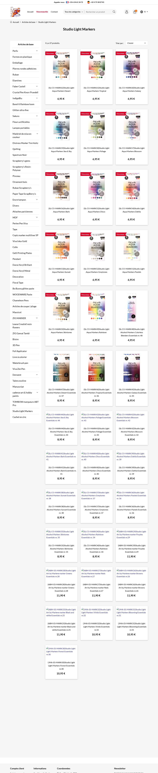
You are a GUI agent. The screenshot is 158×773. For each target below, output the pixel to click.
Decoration (18, 276)
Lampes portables (21, 127)
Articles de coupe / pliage (24, 306)
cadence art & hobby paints (22, 394)
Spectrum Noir (20, 155)
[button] (127, 12)
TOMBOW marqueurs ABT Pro (26, 403)
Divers (16, 205)
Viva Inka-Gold (20, 241)
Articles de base (26, 44)
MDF (15, 217)
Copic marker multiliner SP (25, 235)
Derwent (17, 374)
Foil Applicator (20, 351)
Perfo (15, 50)
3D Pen (16, 345)
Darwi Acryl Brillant (22, 264)
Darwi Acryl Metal (21, 270)
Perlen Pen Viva (20, 223)
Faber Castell (19, 86)
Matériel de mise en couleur (22, 135)
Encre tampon (19, 199)
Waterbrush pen (20, 363)
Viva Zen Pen (19, 368)
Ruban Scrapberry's (22, 187)
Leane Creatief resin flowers (22, 326)
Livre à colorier (20, 357)
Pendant (17, 259)
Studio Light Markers (23, 411)
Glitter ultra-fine (21, 110)
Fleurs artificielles (21, 122)
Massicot (17, 312)
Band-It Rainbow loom (23, 104)
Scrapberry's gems (21, 160)
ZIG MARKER (19, 318)
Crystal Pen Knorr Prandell (25, 92)
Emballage (18, 62)
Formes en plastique (22, 56)
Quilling (16, 149)
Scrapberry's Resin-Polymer (22, 168)
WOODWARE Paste (22, 294)
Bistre (16, 339)
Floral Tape (18, 282)
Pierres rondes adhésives (24, 68)
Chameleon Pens (21, 300)
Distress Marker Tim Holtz (25, 143)
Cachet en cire (19, 417)
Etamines (17, 80)
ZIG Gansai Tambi (21, 333)
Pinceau (16, 176)
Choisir (136, 43)
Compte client (17, 768)
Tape (15, 229)
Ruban (16, 74)
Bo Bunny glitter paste (23, 288)
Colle (15, 247)
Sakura (16, 116)
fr (145, 12)
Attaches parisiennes (23, 211)
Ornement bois (20, 182)
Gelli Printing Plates (22, 253)
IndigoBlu (17, 98)
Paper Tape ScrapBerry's (24, 193)
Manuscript (18, 386)
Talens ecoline (19, 380)
